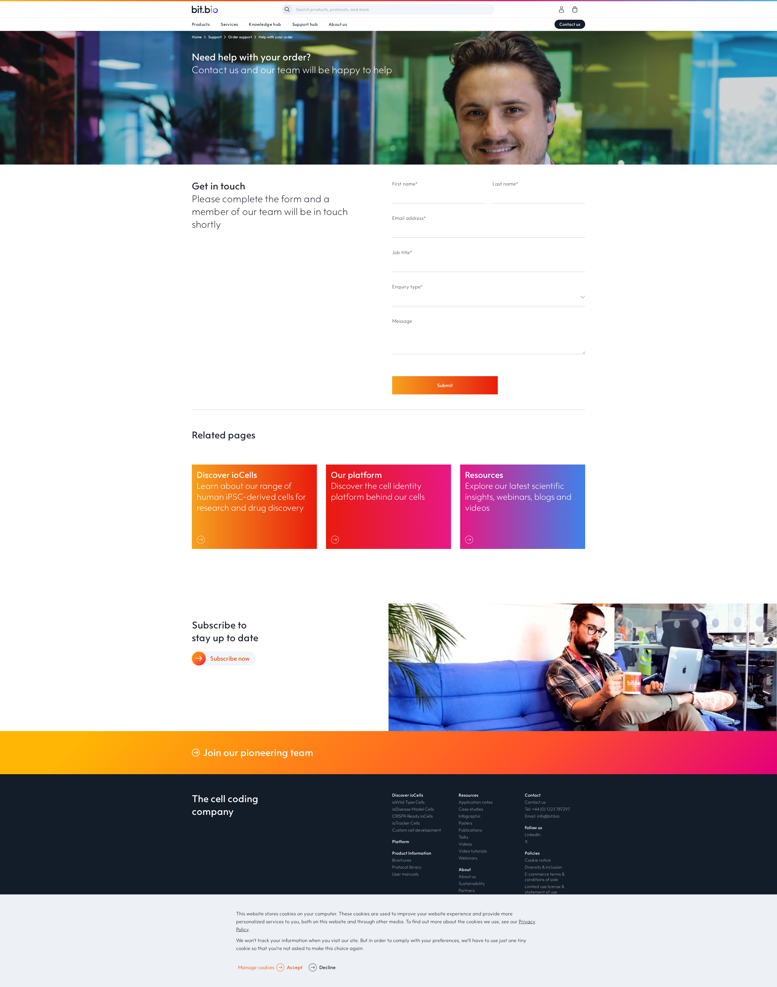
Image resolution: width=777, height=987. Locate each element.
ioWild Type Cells (408, 802)
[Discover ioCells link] (254, 507)
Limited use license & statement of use (544, 889)
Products (201, 24)
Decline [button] (327, 967)
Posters (465, 823)
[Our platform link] (388, 507)
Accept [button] (295, 967)
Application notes (476, 802)
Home (197, 37)
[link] (575, 9)
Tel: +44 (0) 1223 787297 (547, 809)
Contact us (569, 24)
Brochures (401, 860)
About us (338, 24)
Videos (465, 844)
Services (229, 24)
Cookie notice (538, 860)
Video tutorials (473, 851)
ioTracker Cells (406, 823)
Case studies (471, 809)
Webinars (468, 858)
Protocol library (406, 867)
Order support (240, 37)
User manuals (405, 874)
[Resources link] (522, 507)
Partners (467, 890)
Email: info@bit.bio (542, 816)
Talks (463, 837)
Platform (400, 841)
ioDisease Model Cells (413, 809)
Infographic (470, 816)
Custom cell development (416, 830)
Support (215, 37)
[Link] (202, 539)
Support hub (305, 24)
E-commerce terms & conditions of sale (545, 876)
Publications (470, 830)
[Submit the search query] (287, 9)
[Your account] (561, 9)
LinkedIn (533, 834)
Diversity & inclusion (543, 867)
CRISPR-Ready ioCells (412, 816)
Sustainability (472, 883)
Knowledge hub (265, 24)
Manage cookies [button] (256, 967)
